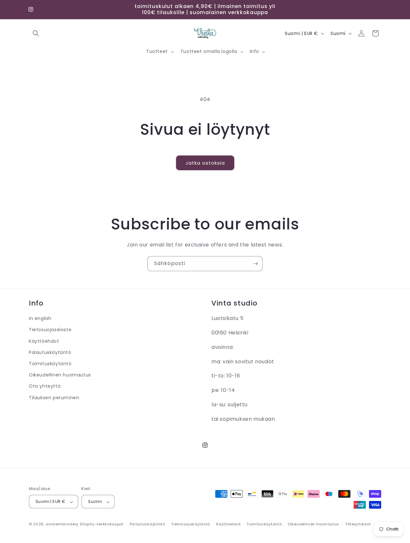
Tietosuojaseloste (50, 329)
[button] (36, 33)
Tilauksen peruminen (54, 397)
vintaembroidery (62, 524)
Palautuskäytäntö (50, 352)
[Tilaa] (255, 263)
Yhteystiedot (358, 524)
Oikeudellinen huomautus (60, 375)
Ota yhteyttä (45, 386)
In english (40, 318)
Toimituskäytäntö (50, 363)
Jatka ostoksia (205, 162)
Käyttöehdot (44, 341)
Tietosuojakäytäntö (190, 524)
